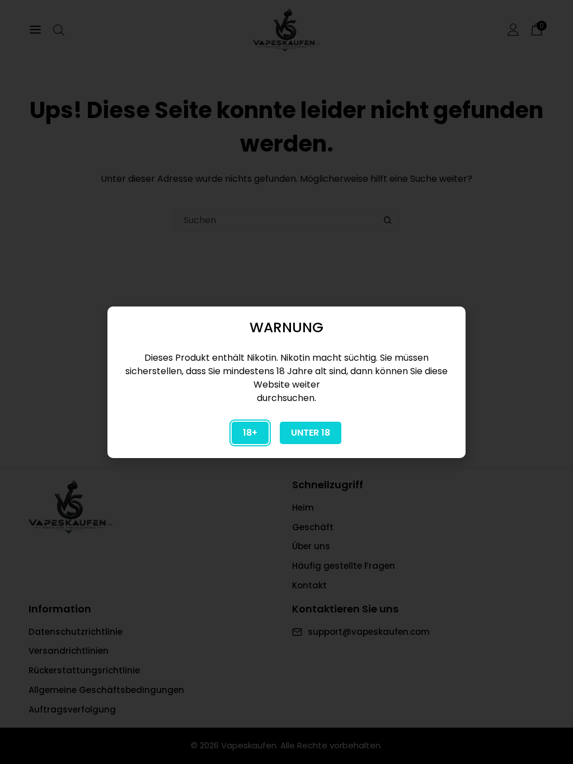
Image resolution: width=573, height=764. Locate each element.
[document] (286, 382)
